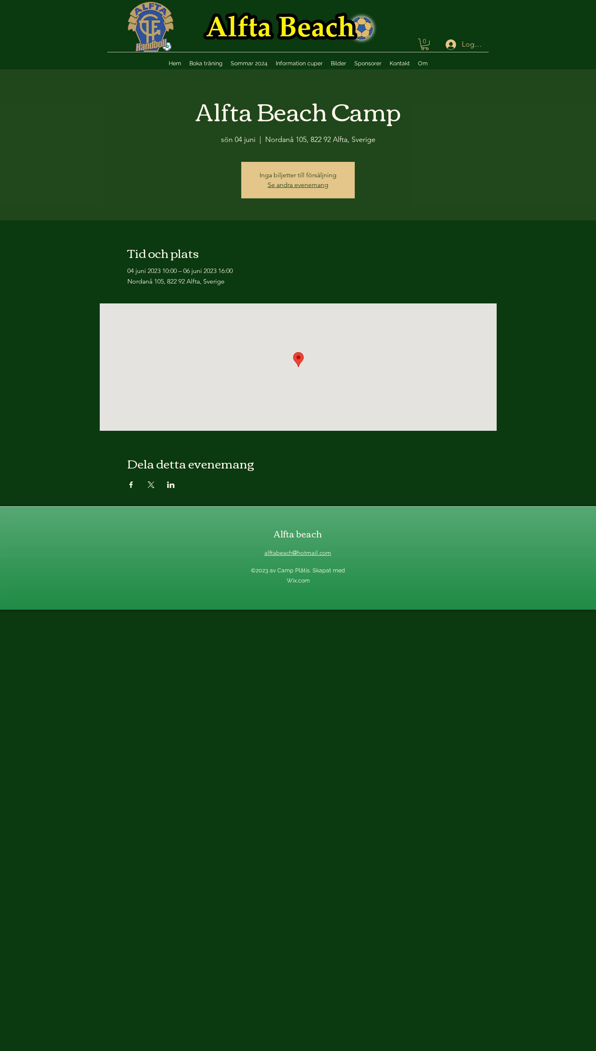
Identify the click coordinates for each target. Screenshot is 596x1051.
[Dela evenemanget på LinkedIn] (171, 484)
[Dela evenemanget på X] (151, 484)
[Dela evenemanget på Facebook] (131, 484)
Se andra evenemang (298, 185)
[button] (425, 44)
